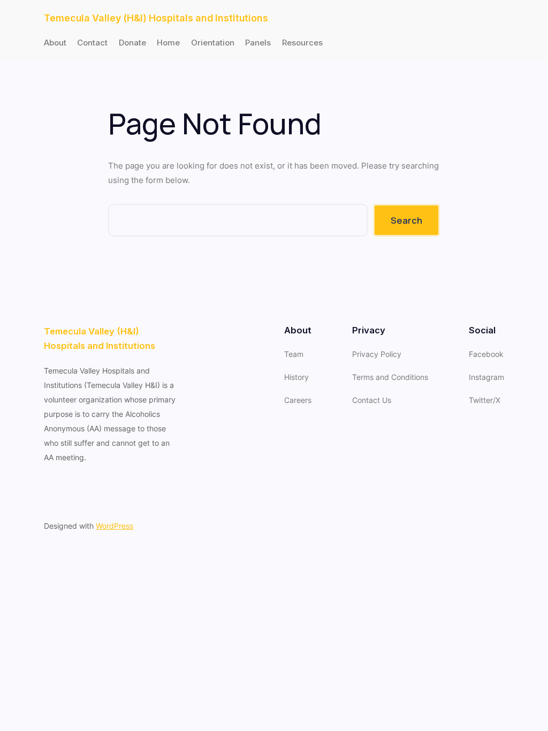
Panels (258, 42)
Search (406, 220)
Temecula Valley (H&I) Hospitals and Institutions (156, 18)
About (55, 42)
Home (168, 42)
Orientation (212, 42)
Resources (302, 42)
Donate (132, 42)
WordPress (114, 525)
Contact (92, 42)
